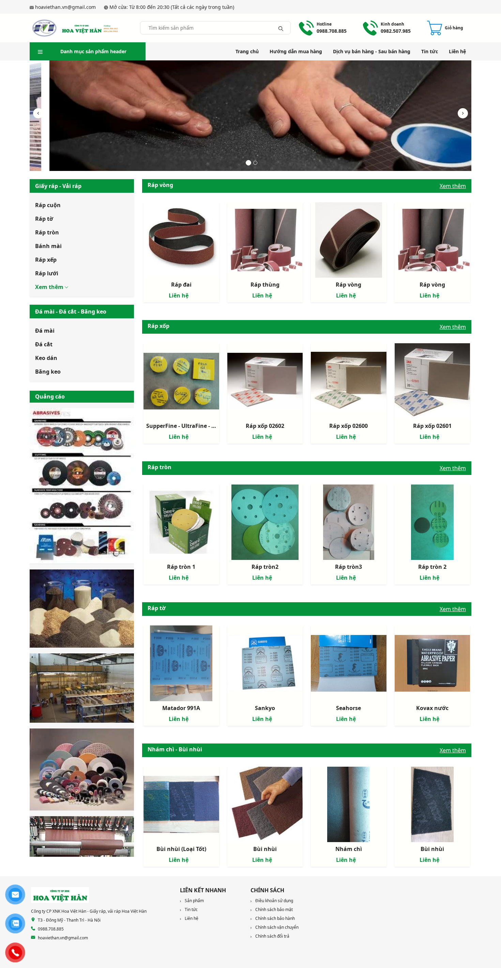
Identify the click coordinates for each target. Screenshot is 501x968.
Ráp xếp (46, 259)
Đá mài (45, 330)
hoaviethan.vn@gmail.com (65, 7)
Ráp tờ (44, 218)
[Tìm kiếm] (280, 28)
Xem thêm (453, 186)
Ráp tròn (47, 232)
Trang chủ (247, 51)
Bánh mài (48, 246)
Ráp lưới (46, 273)
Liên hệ (457, 51)
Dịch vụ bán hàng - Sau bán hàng (371, 51)
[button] (463, 113)
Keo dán (46, 358)
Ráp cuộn (48, 205)
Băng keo (48, 371)
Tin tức (429, 51)
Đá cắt (43, 344)
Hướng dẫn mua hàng (296, 51)
